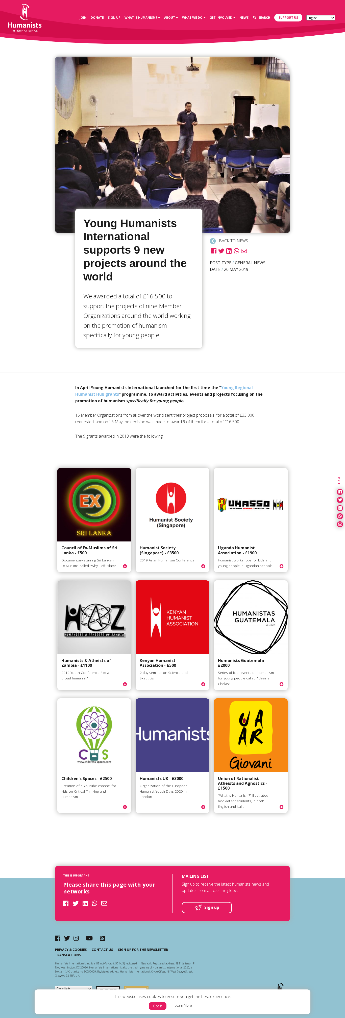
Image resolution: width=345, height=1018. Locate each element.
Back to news (233, 241)
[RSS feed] (102, 938)
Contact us (102, 949)
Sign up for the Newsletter (143, 949)
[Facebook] (57, 938)
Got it (157, 1006)
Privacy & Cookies (71, 949)
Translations (68, 955)
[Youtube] (89, 938)
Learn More (183, 1005)
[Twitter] (67, 938)
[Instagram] (76, 938)
